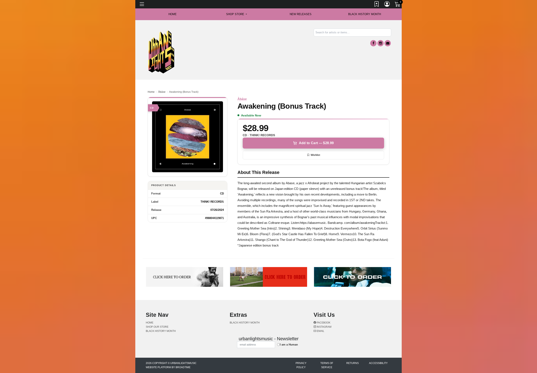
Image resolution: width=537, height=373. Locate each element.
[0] (398, 5)
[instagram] (380, 43)
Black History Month (364, 14)
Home (151, 91)
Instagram (323, 326)
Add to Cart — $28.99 (316, 143)
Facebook (323, 322)
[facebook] (373, 43)
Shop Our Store (157, 326)
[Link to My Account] (387, 5)
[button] (236, 14)
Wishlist (315, 155)
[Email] (387, 43)
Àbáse (162, 91)
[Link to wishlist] (377, 5)
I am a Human (289, 344)
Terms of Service (326, 365)
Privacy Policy (301, 365)
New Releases (301, 14)
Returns (352, 363)
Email (320, 331)
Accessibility (378, 363)
